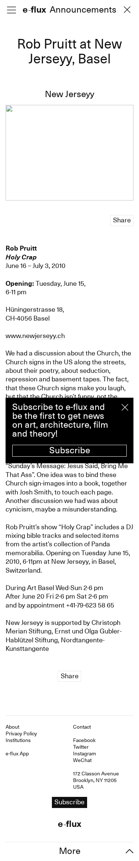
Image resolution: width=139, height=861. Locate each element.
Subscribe (69, 450)
